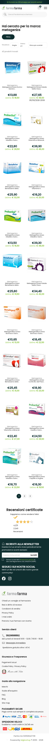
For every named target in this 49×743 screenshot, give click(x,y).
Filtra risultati (8, 37)
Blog (4, 699)
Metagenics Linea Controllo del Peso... (37, 381)
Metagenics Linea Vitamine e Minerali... (36, 139)
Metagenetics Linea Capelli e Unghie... (37, 478)
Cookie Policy (7, 666)
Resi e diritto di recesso (12, 605)
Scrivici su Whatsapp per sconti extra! (25, 2)
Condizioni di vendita (11, 608)
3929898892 (13, 635)
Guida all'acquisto (9, 690)
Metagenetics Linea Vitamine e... (37, 188)
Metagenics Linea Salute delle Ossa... (37, 88)
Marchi (5, 686)
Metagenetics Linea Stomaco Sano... (12, 333)
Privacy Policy (8, 613)
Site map (6, 703)
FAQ (3, 695)
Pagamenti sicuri (9, 662)
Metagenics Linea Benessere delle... (12, 381)
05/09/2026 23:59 (37, 100)
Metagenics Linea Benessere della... (12, 188)
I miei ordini (7, 617)
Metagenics (12, 85)
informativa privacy (27, 560)
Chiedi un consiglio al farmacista (16, 600)
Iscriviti (34, 555)
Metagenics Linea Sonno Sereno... (12, 88)
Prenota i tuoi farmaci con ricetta (16, 621)
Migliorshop (26, 740)
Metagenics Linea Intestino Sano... (12, 139)
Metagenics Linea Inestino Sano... (37, 429)
